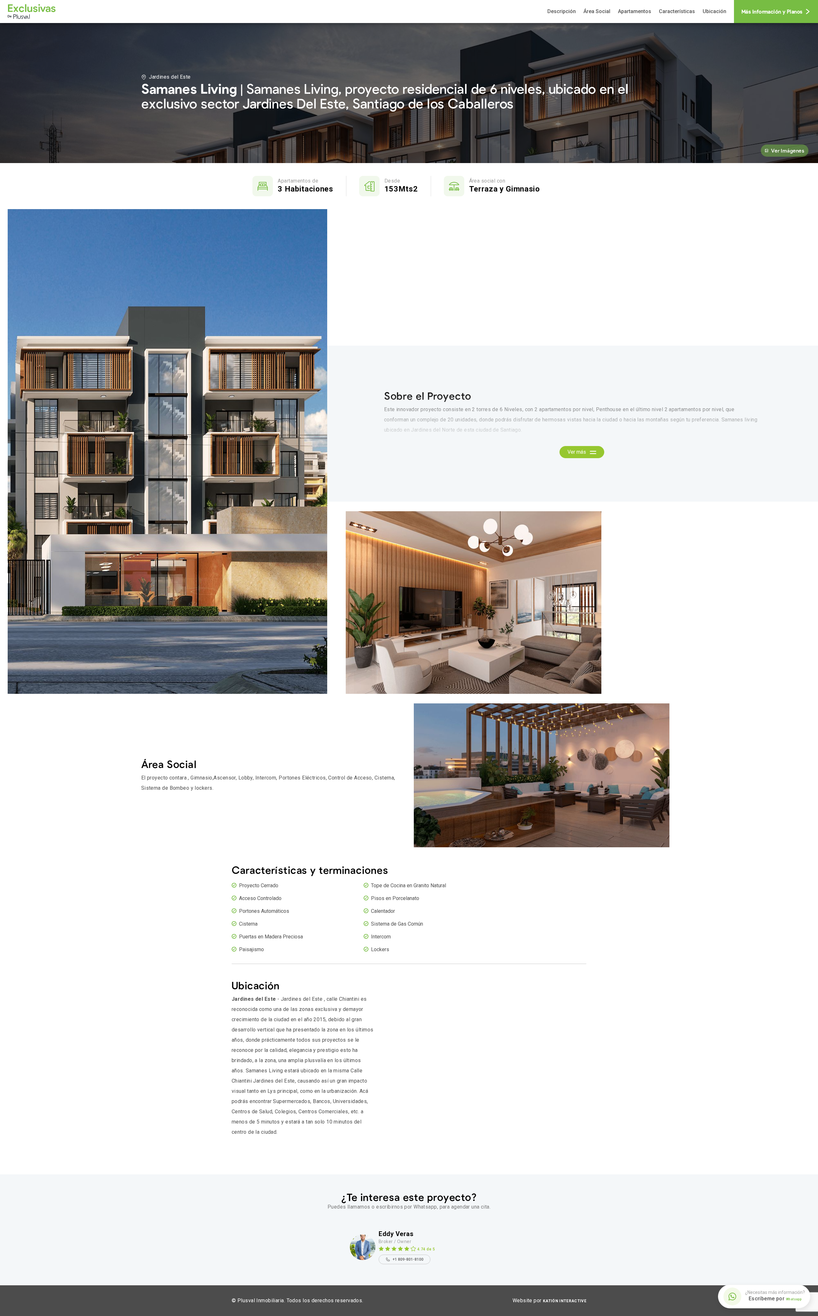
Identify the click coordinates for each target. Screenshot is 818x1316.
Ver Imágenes (787, 150)
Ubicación (714, 11)
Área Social (596, 11)
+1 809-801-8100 (407, 1259)
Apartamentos (634, 11)
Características (677, 11)
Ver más (577, 452)
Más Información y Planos (772, 11)
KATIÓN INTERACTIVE (564, 1301)
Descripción (561, 11)
